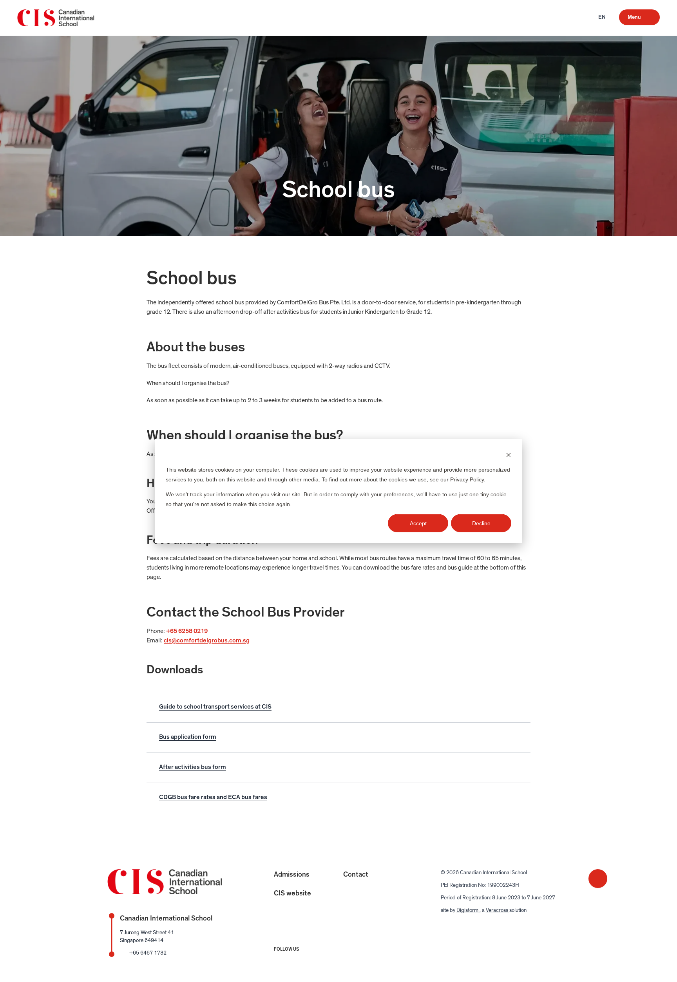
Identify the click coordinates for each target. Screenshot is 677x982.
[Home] (56, 17)
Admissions (292, 874)
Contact (355, 874)
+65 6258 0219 (187, 631)
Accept (418, 523)
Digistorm (468, 910)
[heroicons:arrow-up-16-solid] (597, 878)
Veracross (497, 910)
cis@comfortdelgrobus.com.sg (207, 640)
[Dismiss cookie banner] (508, 454)
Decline (481, 523)
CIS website (292, 893)
